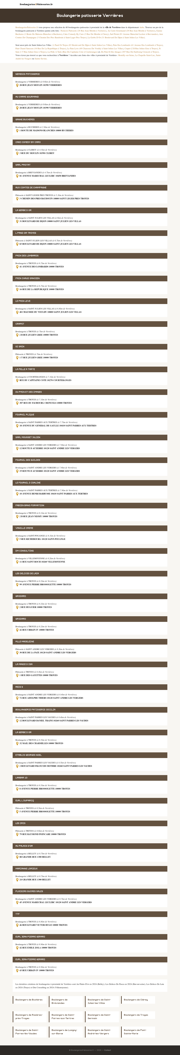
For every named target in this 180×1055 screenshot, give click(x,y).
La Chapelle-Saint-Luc (145, 55)
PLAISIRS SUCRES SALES (29, 891)
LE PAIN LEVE (22, 301)
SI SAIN (19, 347)
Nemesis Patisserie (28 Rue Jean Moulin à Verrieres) (83, 30)
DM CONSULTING (24, 551)
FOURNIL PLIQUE (24, 415)
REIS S (19, 687)
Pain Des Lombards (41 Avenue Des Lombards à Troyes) (138, 45)
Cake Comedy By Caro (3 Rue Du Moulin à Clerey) (86, 34)
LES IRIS (20, 823)
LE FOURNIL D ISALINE (27, 483)
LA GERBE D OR (23, 210)
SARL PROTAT (23, 165)
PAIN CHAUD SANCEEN (27, 278)
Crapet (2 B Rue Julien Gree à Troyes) (141, 48)
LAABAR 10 (21, 778)
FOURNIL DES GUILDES (27, 460)
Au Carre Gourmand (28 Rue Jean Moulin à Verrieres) (131, 30)
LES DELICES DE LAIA (27, 574)
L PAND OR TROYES (25, 233)
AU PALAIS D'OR (24, 846)
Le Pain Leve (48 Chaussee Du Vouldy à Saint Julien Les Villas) (95, 48)
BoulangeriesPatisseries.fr (26, 27)
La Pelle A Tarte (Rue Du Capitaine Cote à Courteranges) (73, 51)
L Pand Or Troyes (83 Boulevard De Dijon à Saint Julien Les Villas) (82, 45)
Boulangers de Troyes (136, 1015)
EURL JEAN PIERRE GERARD (30, 937)
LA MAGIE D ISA (23, 664)
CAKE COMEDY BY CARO (28, 142)
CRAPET (19, 324)
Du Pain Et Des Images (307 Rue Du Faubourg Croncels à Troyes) (130, 51)
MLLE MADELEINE (24, 642)
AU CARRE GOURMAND (27, 97)
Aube (141, 27)
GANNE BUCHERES (25, 120)
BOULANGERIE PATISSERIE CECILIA (35, 710)
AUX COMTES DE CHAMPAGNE (30, 188)
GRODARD (20, 596)
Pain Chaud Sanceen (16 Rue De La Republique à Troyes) (40, 48)
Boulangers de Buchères (28, 1000)
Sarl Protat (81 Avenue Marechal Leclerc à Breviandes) (134, 34)
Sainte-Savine (41, 58)
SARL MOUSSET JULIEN (27, 437)
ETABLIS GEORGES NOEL (28, 755)
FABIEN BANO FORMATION (29, 505)
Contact (107, 1050)
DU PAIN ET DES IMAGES (28, 392)
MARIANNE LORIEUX (26, 869)
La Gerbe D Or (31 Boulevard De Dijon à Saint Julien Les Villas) (116, 37)
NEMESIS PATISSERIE (27, 74)
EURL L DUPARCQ (24, 801)
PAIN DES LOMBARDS (27, 256)
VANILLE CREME (24, 528)
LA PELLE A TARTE (25, 369)
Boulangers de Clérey (136, 1000)
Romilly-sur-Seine (126, 55)
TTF (17, 914)
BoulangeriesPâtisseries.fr (36, 4)
